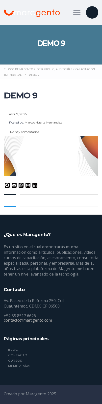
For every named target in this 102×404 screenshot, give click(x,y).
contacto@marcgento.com (28, 320)
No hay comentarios (24, 132)
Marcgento (36, 394)
